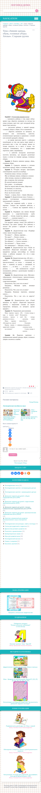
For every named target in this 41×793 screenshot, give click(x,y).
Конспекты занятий (11, 543)
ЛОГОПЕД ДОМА (20, 5)
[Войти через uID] (10, 430)
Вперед (35, 402)
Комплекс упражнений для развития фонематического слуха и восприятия (15, 519)
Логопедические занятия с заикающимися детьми (20, 492)
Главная (5, 23)
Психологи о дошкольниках (13, 531)
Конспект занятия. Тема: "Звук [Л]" (20, 644)
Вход (25, 463)
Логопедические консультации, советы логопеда (20, 524)
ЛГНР (6, 393)
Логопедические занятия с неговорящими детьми (20, 488)
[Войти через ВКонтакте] (10, 433)
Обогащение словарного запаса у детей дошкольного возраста (20, 750)
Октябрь (16, 23)
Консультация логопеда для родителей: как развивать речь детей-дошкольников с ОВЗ (20, 775)
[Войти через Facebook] (10, 436)
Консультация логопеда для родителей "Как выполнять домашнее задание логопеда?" (20, 702)
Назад (31, 402)
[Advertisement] (20, 60)
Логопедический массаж (12, 539)
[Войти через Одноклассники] (10, 444)
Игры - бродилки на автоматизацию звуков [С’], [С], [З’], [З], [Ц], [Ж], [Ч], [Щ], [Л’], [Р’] (20, 679)
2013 (11, 23)
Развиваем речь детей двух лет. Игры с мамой (20, 726)
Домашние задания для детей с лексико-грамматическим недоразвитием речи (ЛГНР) (17, 507)
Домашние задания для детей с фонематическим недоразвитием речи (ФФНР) (19, 513)
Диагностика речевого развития (15, 529)
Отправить (13, 454)
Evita (12, 391)
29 (21, 23)
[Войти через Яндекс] (10, 438)
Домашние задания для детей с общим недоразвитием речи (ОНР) (16, 496)
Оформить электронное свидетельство (20, 612)
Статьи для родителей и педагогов (16, 526)
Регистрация (18, 463)
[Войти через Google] (10, 441)
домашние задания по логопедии (17, 393)
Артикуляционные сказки (12, 534)
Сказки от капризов (11, 541)
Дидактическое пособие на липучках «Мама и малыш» (20, 667)
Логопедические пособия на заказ (14, 406)
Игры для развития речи (12, 536)
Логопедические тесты (12, 485)
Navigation (10, 18)
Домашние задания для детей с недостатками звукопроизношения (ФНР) (18, 502)
